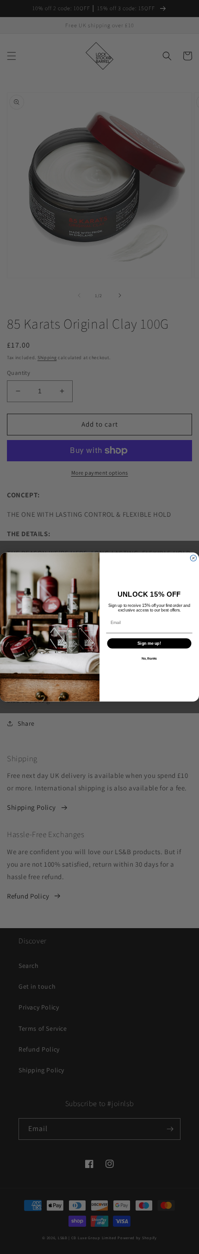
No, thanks (149, 659)
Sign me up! (149, 643)
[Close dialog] (193, 558)
